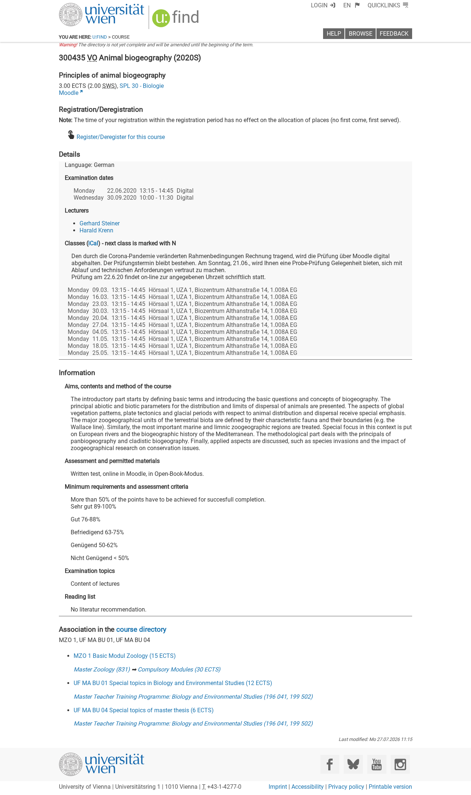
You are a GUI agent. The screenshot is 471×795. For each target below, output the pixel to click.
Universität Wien (84, 6)
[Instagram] (400, 764)
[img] (176, 20)
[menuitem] (352, 5)
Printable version (390, 786)
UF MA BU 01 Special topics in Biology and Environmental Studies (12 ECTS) (173, 683)
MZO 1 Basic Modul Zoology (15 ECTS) (125, 655)
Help (334, 33)
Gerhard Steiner (99, 223)
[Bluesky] (353, 764)
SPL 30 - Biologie (142, 85)
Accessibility (307, 786)
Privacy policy (346, 786)
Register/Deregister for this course (121, 136)
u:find (99, 37)
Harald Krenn (96, 230)
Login (319, 5)
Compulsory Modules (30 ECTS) (179, 669)
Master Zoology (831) (102, 669)
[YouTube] (376, 764)
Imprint (278, 786)
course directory (141, 629)
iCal (93, 243)
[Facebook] (330, 764)
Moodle (68, 92)
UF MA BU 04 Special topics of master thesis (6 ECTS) (144, 710)
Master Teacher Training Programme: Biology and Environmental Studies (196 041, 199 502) (193, 696)
